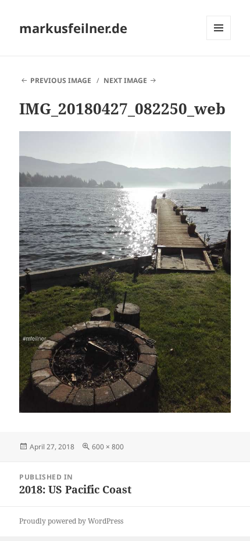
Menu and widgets (219, 39)
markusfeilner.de (73, 28)
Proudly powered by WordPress (71, 521)
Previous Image (60, 80)
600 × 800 (108, 447)
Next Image (125, 80)
